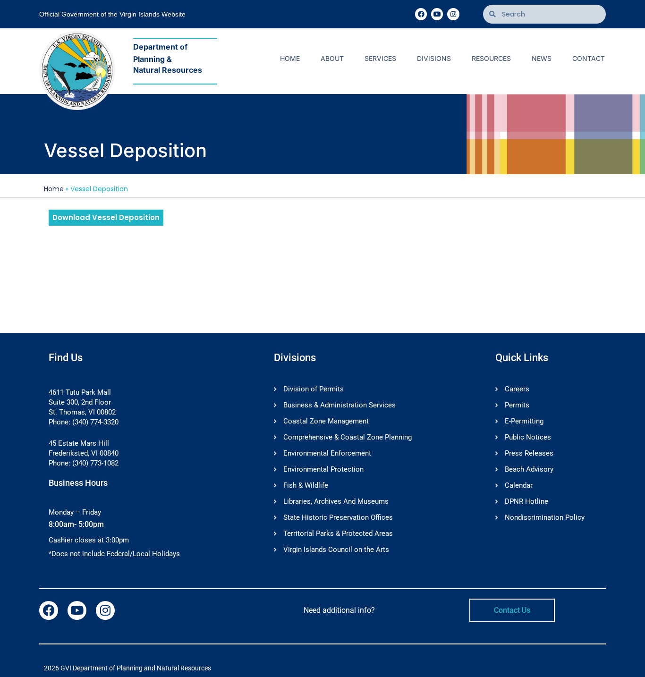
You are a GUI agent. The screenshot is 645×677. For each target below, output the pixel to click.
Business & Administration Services (339, 405)
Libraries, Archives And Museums (336, 501)
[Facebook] (421, 14)
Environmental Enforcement (327, 453)
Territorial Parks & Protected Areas (338, 533)
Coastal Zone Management (326, 421)
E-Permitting (524, 421)
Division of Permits (313, 389)
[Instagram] (453, 14)
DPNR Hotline (526, 501)
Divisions (434, 58)
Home (290, 58)
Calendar (519, 485)
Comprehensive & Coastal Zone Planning (347, 437)
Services (380, 58)
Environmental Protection (323, 469)
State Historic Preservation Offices (338, 517)
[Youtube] (437, 14)
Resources (491, 58)
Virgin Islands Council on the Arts (336, 549)
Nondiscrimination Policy (545, 517)
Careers (517, 389)
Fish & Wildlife (305, 485)
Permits (517, 405)
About (332, 58)
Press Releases (529, 453)
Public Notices (528, 437)
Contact (588, 58)
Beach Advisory (529, 469)
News (542, 58)
